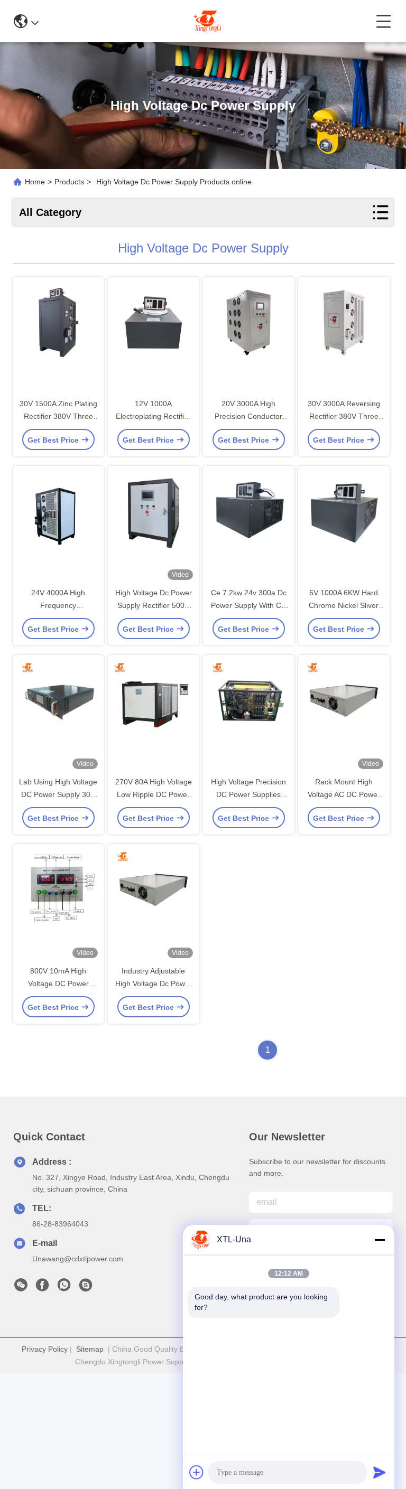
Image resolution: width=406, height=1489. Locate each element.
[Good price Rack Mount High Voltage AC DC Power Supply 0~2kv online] (343, 716)
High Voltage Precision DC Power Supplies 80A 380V (248, 794)
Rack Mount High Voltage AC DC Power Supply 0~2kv (344, 794)
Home (35, 181)
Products (69, 181)
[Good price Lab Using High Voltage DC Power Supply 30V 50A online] (58, 716)
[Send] (379, 1472)
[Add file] (196, 1472)
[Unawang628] (85, 1288)
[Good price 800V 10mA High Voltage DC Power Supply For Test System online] (58, 905)
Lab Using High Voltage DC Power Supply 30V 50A (58, 794)
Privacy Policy (45, 1349)
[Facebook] (42, 1288)
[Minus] (379, 1239)
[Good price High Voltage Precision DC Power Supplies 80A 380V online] (248, 716)
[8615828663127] (64, 1288)
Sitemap (90, 1349)
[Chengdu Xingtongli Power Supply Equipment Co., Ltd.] (207, 21)
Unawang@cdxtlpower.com (77, 1258)
